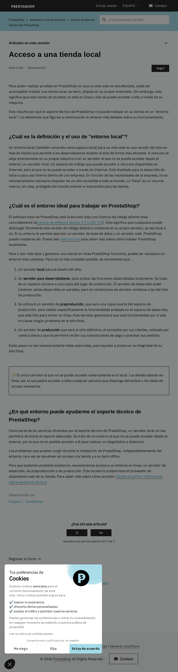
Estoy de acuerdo (86, 649)
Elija (53, 649)
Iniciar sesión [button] (106, 5)
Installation (34, 501)
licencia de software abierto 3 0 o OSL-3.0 (69, 222)
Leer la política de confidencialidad (31, 633)
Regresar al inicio (23, 559)
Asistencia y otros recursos (47, 20)
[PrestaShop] (23, 6)
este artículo (70, 239)
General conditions (125, 646)
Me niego (21, 649)
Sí (77, 532)
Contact (161, 5)
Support (15, 501)
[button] (9, 664)
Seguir (160, 68)
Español (129, 5)
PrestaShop (17, 20)
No (101, 532)
